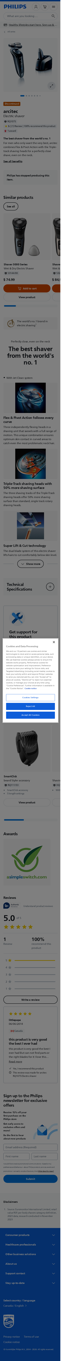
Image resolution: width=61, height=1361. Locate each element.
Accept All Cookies (29, 715)
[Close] (52, 642)
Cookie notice (40, 688)
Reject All (29, 706)
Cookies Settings (29, 697)
